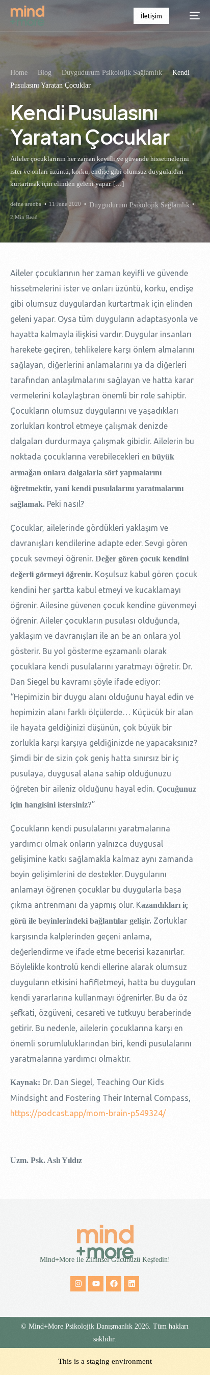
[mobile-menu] (189, 16)
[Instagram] (78, 1283)
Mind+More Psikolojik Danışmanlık (81, 1326)
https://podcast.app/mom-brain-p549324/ (88, 1113)
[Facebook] (113, 1283)
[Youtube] (95, 1283)
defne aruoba (25, 204)
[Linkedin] (131, 1283)
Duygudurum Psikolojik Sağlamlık (139, 205)
